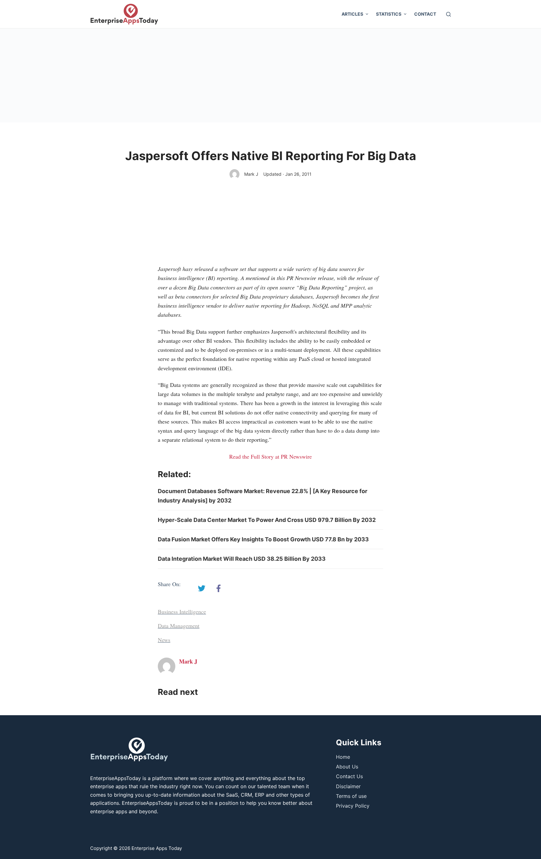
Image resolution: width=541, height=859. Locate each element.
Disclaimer (348, 786)
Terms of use (351, 796)
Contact (425, 14)
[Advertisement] (270, 75)
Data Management (178, 625)
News (164, 639)
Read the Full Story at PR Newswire (270, 456)
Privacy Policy (352, 806)
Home (343, 757)
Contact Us (349, 776)
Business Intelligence (182, 611)
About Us (347, 766)
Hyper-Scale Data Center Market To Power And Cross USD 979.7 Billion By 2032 (267, 520)
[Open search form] (448, 14)
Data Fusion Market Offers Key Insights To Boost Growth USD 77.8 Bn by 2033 (263, 539)
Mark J (251, 174)
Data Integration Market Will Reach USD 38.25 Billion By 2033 (242, 558)
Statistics (388, 14)
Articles (352, 14)
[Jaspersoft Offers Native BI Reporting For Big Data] (201, 588)
